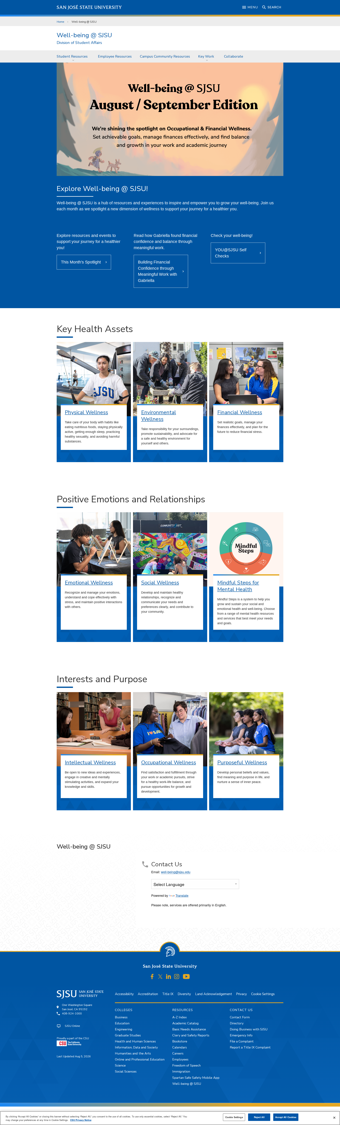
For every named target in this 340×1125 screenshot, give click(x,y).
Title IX (167, 994)
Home (60, 22)
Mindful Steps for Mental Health (238, 586)
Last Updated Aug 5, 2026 (74, 1056)
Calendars (179, 1047)
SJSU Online (72, 1026)
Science (120, 1065)
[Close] (334, 1118)
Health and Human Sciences (135, 1041)
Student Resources (72, 56)
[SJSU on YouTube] (186, 976)
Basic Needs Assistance (189, 1029)
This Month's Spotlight (81, 262)
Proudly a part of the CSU (73, 1038)
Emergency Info (241, 1035)
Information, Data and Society (136, 1047)
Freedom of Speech (186, 1065)
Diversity (184, 994)
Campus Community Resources (165, 56)
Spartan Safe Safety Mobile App (195, 1078)
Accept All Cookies (285, 1117)
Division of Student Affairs (79, 42)
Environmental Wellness (158, 416)
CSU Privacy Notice (80, 1120)
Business (121, 1017)
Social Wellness (160, 582)
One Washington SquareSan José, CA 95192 (77, 1007)
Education (122, 1023)
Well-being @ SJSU (84, 35)
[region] (170, 1118)
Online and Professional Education (140, 1059)
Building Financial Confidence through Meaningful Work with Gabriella (157, 271)
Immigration (181, 1071)
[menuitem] (73, 56)
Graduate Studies (128, 1035)
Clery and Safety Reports (190, 1035)
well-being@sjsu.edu (175, 871)
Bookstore (179, 1041)
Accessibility (124, 994)
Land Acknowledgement (213, 994)
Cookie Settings (263, 994)
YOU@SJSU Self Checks (230, 253)
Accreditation (148, 994)
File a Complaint (242, 1041)
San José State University (89, 7)
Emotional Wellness (89, 582)
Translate (181, 895)
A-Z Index (179, 1017)
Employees (180, 1059)
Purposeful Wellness (242, 762)
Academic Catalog (185, 1023)
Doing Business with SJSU (249, 1029)
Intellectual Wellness (90, 762)
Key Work (206, 56)
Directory (236, 1023)
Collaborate (233, 56)
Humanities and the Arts (133, 1053)
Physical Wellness (86, 412)
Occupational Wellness (168, 762)
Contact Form (240, 1017)
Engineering (123, 1029)
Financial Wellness (239, 412)
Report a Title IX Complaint (250, 1047)
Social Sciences (126, 1071)
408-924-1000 (72, 1013)
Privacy (241, 994)
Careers (177, 1053)
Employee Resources (115, 56)
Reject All (259, 1117)
